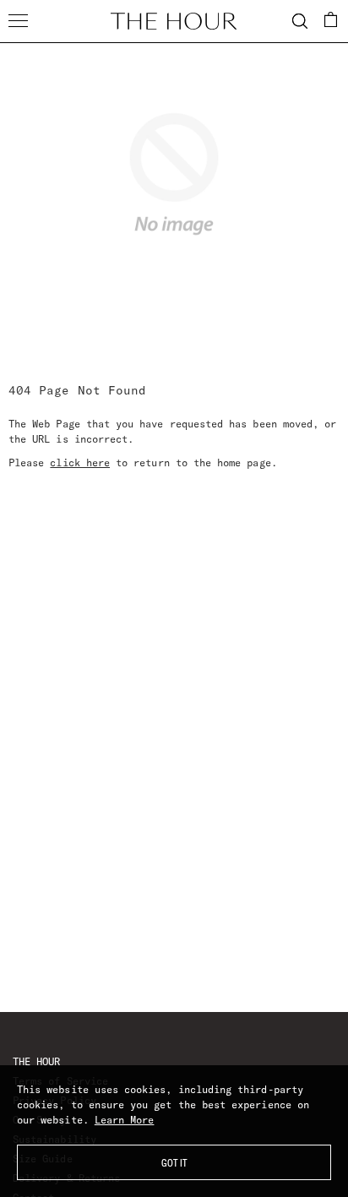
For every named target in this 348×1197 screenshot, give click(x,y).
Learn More (125, 1119)
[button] (331, 19)
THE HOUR (36, 1061)
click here (80, 462)
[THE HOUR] (174, 21)
